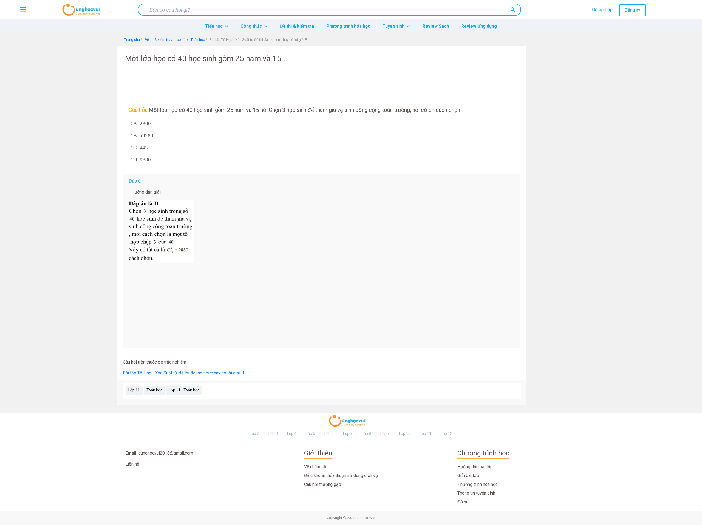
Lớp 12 (446, 433)
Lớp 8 (366, 433)
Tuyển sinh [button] (394, 26)
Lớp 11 (134, 390)
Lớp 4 (291, 433)
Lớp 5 (310, 433)
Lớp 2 (254, 433)
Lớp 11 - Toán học (184, 390)
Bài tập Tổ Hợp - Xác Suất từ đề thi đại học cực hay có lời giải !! (183, 373)
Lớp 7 (347, 433)
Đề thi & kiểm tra (297, 26)
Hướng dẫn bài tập (475, 466)
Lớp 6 (329, 433)
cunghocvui (82, 11)
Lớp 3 (273, 433)
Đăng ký (632, 10)
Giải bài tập (468, 475)
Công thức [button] (251, 26)
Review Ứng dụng (479, 26)
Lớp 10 (405, 433)
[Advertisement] (60, 128)
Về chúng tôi (315, 466)
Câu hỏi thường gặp (322, 484)
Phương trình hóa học (348, 26)
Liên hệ (132, 464)
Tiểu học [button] (214, 26)
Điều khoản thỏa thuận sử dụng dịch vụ (341, 475)
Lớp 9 (385, 433)
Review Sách (436, 26)
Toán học (154, 390)
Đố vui (463, 501)
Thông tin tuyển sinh (476, 493)
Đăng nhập (602, 9)
